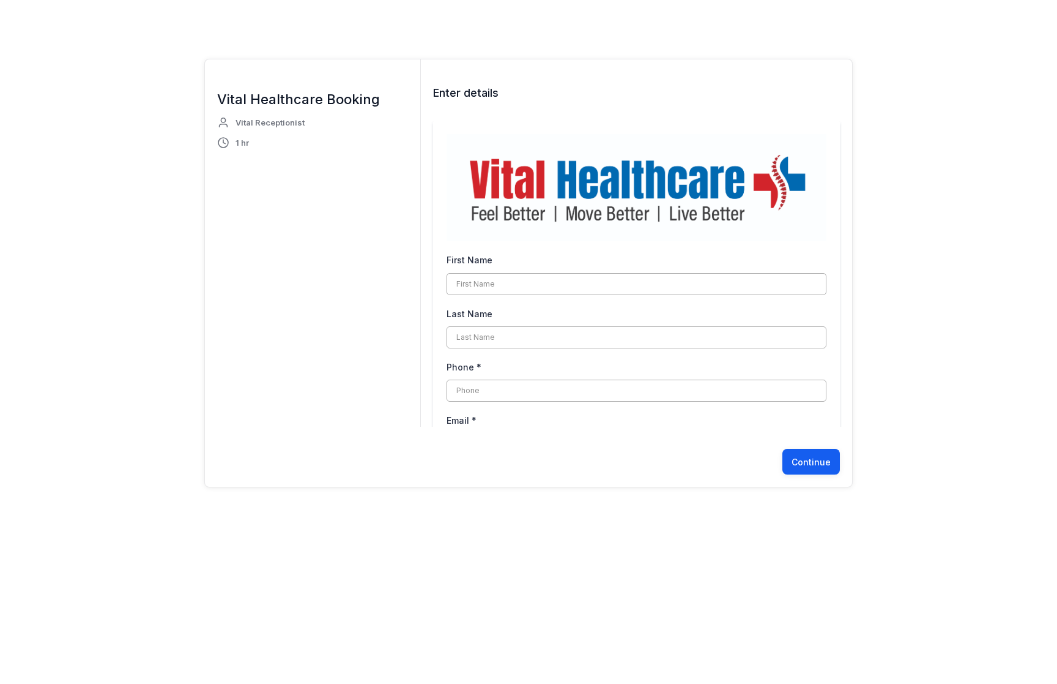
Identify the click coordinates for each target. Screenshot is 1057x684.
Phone (464, 367)
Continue (811, 462)
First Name (469, 260)
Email (462, 420)
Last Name (469, 314)
